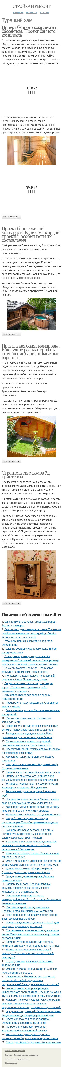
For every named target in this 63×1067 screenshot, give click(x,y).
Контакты (8, 1055)
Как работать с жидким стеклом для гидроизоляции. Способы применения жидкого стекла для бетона (30, 822)
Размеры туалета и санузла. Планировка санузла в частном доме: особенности (27, 670)
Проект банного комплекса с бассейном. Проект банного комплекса (29, 30)
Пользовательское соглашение (26, 1055)
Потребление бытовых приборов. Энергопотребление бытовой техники (24, 1028)
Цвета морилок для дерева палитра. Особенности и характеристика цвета (25, 1021)
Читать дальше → (11, 217)
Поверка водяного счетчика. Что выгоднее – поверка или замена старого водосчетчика (30, 801)
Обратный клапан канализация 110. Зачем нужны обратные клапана (29, 970)
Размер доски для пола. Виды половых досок (33, 772)
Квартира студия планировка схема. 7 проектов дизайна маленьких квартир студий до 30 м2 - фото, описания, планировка (31, 633)
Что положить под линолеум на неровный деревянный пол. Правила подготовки (28, 677)
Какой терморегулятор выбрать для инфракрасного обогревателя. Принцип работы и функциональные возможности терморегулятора (31, 992)
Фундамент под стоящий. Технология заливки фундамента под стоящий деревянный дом (31, 1013)
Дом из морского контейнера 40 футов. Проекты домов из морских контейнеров (27, 870)
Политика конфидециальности (17, 1059)
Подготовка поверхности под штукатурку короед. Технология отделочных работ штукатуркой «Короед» (27, 687)
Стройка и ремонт (31, 6)
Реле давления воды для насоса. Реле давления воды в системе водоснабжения (27, 735)
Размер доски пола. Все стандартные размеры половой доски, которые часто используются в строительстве (26, 887)
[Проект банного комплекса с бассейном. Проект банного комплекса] (31, 150)
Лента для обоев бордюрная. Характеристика (33, 1042)
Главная (18, 12)
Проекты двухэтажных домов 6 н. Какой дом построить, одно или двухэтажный (30, 924)
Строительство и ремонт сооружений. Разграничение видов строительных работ (27, 743)
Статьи (44, 12)
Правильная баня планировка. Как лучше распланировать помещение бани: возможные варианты (31, 351)
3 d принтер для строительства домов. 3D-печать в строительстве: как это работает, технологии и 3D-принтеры (29, 845)
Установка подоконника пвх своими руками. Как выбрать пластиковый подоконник (30, 785)
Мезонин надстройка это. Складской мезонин (33, 814)
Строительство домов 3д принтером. (26, 474)
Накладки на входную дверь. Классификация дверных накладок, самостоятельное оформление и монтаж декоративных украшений (31, 1003)
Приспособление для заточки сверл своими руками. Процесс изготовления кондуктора (30, 727)
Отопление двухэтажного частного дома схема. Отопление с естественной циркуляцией (30, 778)
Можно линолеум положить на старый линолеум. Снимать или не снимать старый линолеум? (28, 953)
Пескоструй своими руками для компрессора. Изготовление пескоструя (31, 751)
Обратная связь (11, 1063)
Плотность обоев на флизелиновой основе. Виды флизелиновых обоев (30, 916)
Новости (31, 12)
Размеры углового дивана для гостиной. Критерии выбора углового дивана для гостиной (31, 943)
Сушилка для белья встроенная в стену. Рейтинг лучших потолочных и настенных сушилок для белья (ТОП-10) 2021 (28, 833)
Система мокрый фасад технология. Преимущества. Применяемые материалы (27, 909)
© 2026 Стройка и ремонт (15, 1050)
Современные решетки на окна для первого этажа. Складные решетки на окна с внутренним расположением (31, 934)
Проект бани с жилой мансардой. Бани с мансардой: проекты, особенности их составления (31, 234)
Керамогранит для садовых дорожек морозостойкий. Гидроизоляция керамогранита (30, 1036)
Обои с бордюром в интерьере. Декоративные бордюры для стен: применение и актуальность (31, 862)
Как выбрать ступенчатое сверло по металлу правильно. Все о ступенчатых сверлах (30, 808)
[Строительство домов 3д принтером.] (31, 574)
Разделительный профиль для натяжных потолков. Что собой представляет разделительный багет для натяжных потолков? (30, 980)
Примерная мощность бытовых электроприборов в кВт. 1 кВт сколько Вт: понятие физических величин (31, 899)
